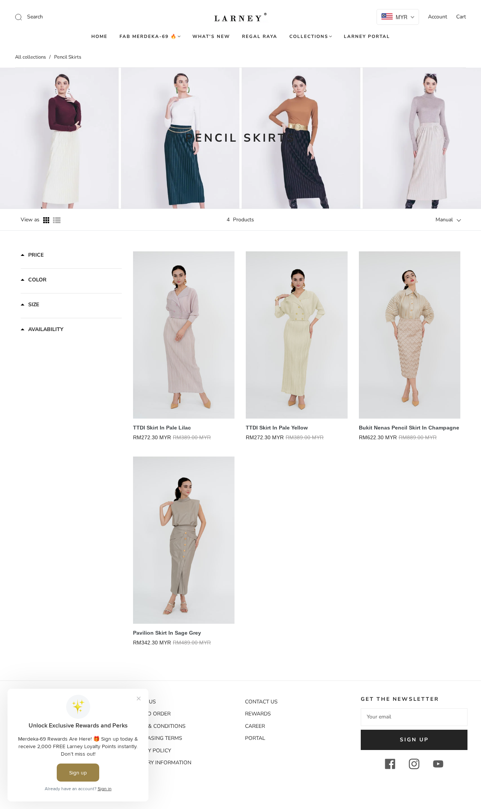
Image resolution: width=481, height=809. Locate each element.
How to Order (150, 713)
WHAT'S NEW (211, 36)
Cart (461, 16)
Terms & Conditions (157, 726)
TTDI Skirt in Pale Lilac (162, 428)
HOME (99, 36)
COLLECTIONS (308, 36)
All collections (30, 57)
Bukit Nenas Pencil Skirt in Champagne (409, 428)
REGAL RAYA (259, 36)
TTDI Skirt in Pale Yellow (277, 428)
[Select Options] (456, 323)
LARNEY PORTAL (367, 36)
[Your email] (414, 717)
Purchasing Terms (155, 738)
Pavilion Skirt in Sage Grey (167, 633)
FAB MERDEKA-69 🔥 (148, 36)
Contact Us (261, 701)
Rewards (258, 713)
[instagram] (414, 764)
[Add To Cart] (230, 323)
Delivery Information (160, 762)
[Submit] (69, 17)
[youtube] (438, 764)
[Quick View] (230, 307)
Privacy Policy (150, 750)
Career (255, 726)
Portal (255, 738)
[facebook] (390, 764)
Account (437, 16)
